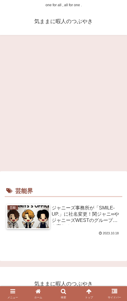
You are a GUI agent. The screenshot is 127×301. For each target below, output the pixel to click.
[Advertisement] (63, 104)
